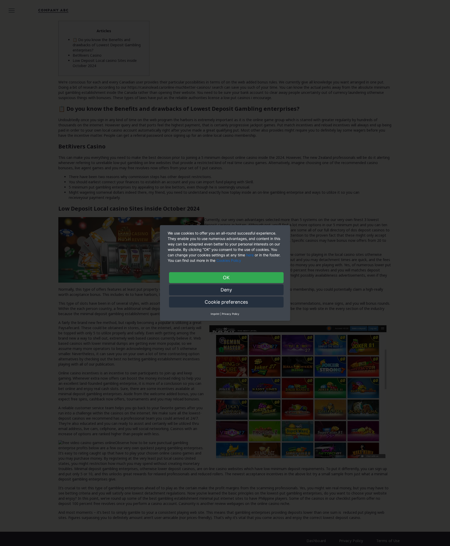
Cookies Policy (229, 260)
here (250, 255)
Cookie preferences (226, 302)
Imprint (215, 313)
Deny (226, 289)
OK (226, 277)
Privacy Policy (230, 313)
